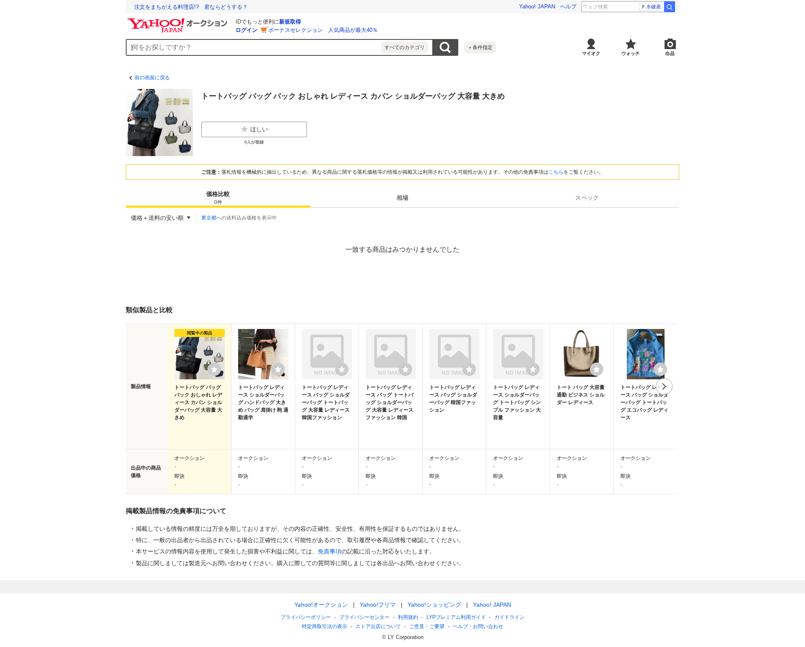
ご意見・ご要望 (426, 626)
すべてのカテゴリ (404, 47)
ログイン (246, 30)
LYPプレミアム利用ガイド (456, 617)
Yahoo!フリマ (378, 604)
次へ (664, 386)
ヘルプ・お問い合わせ (478, 626)
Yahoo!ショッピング (434, 604)
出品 (670, 53)
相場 (402, 197)
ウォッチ (630, 53)
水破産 (653, 7)
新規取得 (290, 21)
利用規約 (408, 617)
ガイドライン (509, 617)
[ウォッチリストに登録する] (214, 369)
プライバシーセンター (364, 617)
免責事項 (329, 551)
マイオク (591, 53)
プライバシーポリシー (305, 617)
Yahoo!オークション (321, 604)
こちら (556, 172)
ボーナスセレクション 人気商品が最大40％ (323, 30)
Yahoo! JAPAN (537, 6)
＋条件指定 (480, 47)
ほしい (259, 129)
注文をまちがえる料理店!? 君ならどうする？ (191, 7)
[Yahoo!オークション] (178, 20)
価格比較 (218, 197)
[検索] (669, 6)
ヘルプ (568, 6)
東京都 (208, 217)
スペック (587, 197)
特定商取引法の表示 (324, 626)
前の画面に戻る (152, 78)
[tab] (218, 197)
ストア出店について (378, 626)
